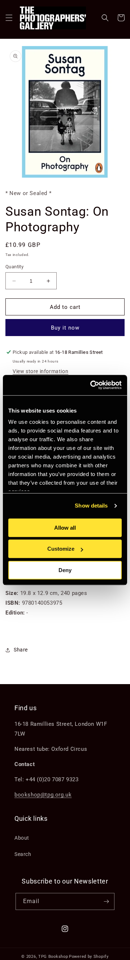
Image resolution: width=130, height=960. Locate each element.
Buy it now (65, 327)
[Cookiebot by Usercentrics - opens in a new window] (92, 385)
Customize (60, 549)
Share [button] (21, 650)
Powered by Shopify (89, 956)
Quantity (14, 266)
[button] (9, 18)
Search (22, 854)
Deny (65, 570)
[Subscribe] (106, 901)
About (21, 838)
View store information (40, 371)
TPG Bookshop (53, 956)
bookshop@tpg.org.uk (43, 794)
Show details (91, 505)
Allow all (65, 528)
